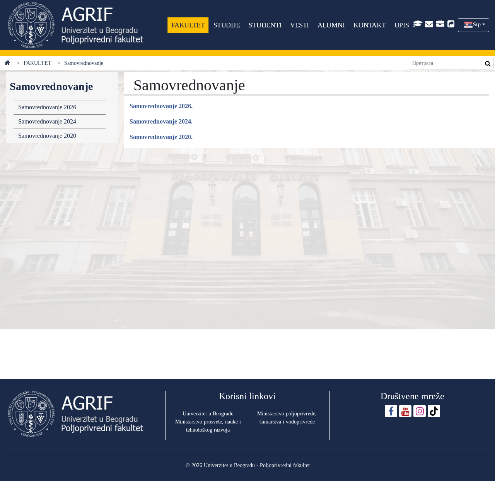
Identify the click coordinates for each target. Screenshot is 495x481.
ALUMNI (331, 25)
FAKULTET (188, 25)
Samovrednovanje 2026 (47, 107)
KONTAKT (369, 25)
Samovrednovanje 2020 (47, 135)
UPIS (401, 25)
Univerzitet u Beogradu (208, 414)
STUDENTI (265, 25)
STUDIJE (226, 25)
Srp (477, 24)
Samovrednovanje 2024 (47, 121)
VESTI (299, 25)
